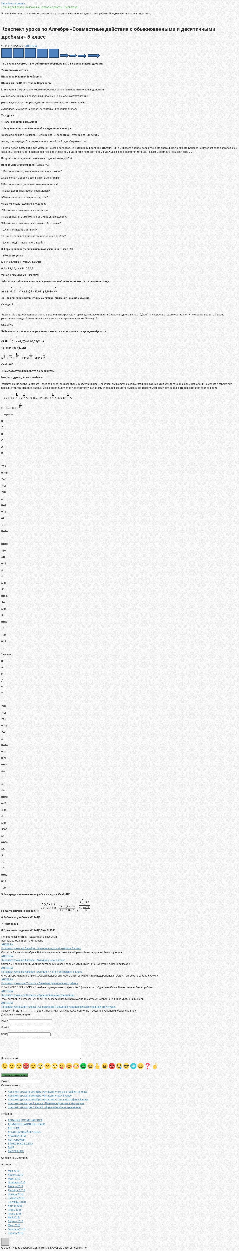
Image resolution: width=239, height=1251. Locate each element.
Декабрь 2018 (16, 1190)
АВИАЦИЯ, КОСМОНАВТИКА (25, 1120)
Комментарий (9, 1058)
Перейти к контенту (13, 3)
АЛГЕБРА (31, 46)
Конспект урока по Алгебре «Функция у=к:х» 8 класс (40, 1095)
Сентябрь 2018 (17, 1202)
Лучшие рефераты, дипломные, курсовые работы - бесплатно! (39, 7)
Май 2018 (13, 1217)
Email (5, 1027)
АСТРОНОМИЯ (17, 1139)
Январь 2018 (15, 1233)
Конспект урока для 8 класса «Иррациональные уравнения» (44, 1107)
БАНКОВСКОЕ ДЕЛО (20, 1143)
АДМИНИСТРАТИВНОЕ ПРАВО (26, 1124)
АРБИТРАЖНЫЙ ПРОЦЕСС (24, 1131)
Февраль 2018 (16, 1229)
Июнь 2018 (14, 1213)
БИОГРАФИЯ (16, 1151)
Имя (4, 1021)
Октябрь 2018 (16, 1198)
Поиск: (5, 1081)
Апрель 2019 (15, 1174)
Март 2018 (14, 1225)
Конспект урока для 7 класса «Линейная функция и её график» (46, 1103)
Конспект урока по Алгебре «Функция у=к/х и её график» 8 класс (47, 1091)
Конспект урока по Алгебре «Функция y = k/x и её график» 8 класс (48, 1099)
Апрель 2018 (15, 1221)
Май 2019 (13, 1170)
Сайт (4, 1034)
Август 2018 (15, 1205)
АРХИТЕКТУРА (17, 1135)
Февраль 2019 (16, 1182)
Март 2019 (14, 1178)
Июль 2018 (14, 1209)
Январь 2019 (15, 1186)
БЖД (11, 1147)
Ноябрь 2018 (15, 1194)
